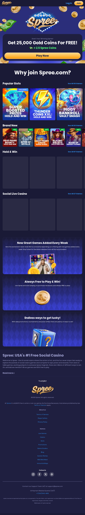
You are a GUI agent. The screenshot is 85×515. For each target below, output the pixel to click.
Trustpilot (42, 381)
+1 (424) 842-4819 (42, 493)
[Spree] (7, 3)
